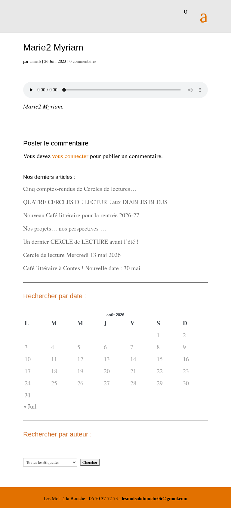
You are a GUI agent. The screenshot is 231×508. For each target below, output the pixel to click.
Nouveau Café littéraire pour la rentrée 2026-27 (81, 215)
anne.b (35, 61)
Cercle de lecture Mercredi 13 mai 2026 (72, 255)
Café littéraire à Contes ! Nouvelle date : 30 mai (81, 268)
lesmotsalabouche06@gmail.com (154, 498)
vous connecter (70, 156)
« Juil (30, 406)
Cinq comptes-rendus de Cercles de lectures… (79, 189)
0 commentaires (82, 61)
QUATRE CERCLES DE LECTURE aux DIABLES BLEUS (95, 202)
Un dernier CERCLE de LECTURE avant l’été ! (81, 241)
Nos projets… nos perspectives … (64, 228)
